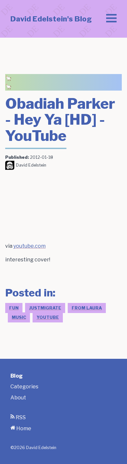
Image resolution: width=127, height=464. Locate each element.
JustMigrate (45, 308)
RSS (20, 417)
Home (23, 428)
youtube (47, 317)
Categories (24, 386)
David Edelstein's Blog (51, 18)
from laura (87, 308)
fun (14, 308)
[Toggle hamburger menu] (111, 19)
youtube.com (29, 246)
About (18, 398)
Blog (16, 376)
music (19, 317)
